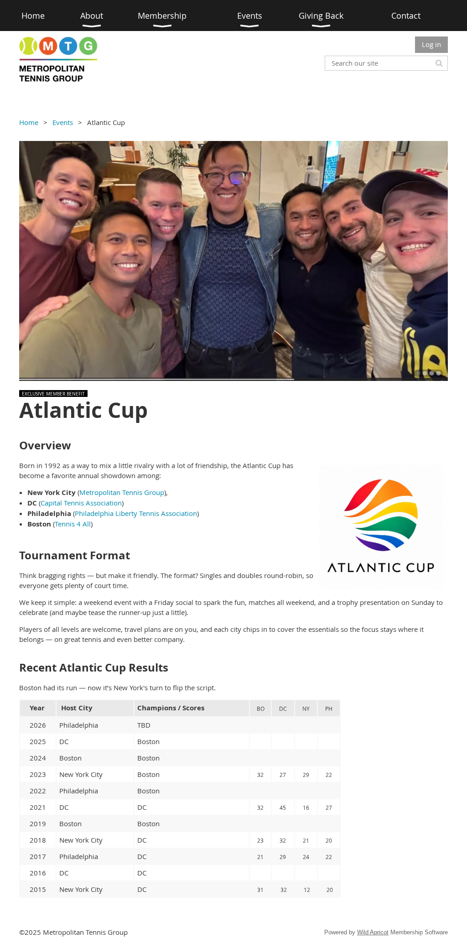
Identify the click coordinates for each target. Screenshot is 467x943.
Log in (431, 44)
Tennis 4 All (73, 523)
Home (28, 122)
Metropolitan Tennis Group (121, 492)
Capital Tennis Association (81, 502)
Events (62, 122)
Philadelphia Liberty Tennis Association (136, 513)
